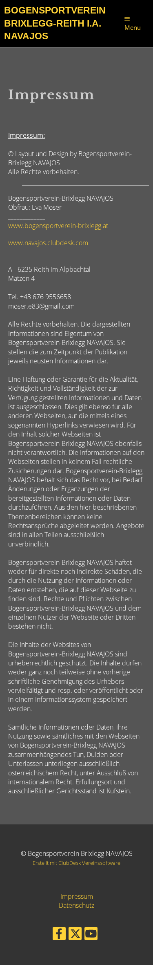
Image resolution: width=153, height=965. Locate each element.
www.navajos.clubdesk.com (48, 242)
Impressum (76, 896)
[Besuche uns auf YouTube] (91, 935)
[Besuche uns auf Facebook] (59, 935)
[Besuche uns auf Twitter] (75, 935)
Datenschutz (76, 905)
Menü (132, 27)
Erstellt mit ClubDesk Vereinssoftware (76, 862)
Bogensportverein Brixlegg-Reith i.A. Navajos (55, 23)
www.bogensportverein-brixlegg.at (58, 225)
